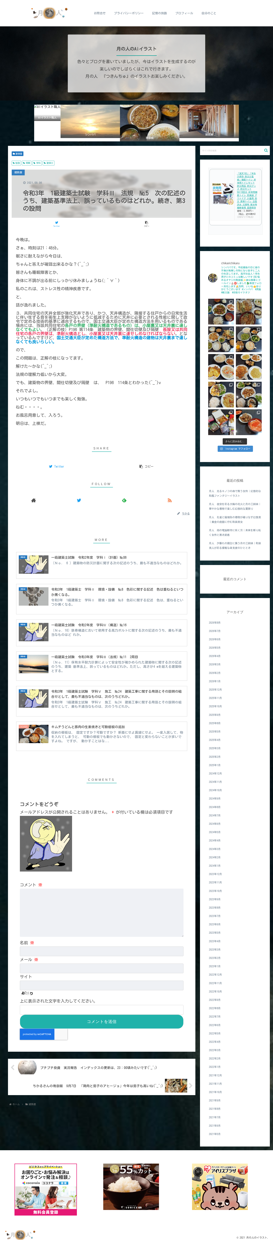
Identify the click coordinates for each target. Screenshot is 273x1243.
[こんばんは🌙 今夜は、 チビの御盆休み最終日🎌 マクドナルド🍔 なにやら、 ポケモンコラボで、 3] (221, 422)
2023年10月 (215, 891)
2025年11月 (215, 698)
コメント (31, 885)
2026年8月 (215, 622)
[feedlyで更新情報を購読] (124, 500)
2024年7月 (215, 815)
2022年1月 (215, 1067)
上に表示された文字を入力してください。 (59, 1001)
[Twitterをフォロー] (79, 500)
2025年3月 (215, 748)
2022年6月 (215, 1025)
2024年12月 (215, 773)
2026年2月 (215, 673)
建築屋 (19, 154)
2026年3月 (215, 664)
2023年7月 (215, 916)
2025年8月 (215, 723)
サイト (26, 977)
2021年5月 (215, 1134)
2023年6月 (215, 924)
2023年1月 (215, 966)
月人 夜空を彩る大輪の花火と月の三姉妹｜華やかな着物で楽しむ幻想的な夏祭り (235, 506)
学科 (38, 163)
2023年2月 (215, 958)
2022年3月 (215, 1050)
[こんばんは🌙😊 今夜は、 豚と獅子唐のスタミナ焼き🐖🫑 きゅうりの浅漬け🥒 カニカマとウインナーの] (221, 312)
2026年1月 (215, 681)
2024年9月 (215, 798)
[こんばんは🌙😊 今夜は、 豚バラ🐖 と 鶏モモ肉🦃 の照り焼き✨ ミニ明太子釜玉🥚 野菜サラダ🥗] (249, 394)
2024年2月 (215, 857)
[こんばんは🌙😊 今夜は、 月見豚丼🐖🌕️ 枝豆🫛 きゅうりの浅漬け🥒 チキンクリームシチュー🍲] (249, 339)
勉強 (17, 163)
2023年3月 (215, 949)
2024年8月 (215, 807)
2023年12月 (215, 874)
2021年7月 (215, 1117)
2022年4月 (215, 1042)
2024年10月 (215, 790)
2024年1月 (215, 865)
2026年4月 (215, 656)
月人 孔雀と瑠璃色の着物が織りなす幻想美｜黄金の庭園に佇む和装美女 (235, 519)
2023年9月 (215, 899)
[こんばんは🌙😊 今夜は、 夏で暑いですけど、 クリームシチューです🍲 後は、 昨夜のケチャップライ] (221, 367)
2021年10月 (215, 1092)
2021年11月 (215, 1083)
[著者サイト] (34, 500)
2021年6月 (215, 1125)
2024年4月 (215, 840)
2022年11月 (215, 983)
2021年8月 (215, 1109)
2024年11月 (215, 782)
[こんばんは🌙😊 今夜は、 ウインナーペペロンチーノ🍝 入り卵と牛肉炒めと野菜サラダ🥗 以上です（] (221, 394)
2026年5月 (215, 647)
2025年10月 (215, 706)
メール (29, 960)
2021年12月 (215, 1075)
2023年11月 (215, 882)
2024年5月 (215, 832)
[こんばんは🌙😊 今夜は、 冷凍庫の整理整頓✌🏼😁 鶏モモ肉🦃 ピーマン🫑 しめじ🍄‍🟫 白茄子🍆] (221, 339)
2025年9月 (215, 714)
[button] (266, 150)
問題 (28, 163)
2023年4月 (215, 941)
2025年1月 (215, 765)
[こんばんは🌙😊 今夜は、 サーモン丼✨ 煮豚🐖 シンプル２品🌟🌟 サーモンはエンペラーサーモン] (249, 422)
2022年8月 (215, 1008)
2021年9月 (215, 1100)
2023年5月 (215, 932)
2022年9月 (215, 1000)
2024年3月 (215, 849)
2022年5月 (215, 1033)
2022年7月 (215, 1016)
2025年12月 (215, 689)
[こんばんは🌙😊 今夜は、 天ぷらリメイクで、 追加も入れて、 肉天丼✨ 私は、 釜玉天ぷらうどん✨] (249, 312)
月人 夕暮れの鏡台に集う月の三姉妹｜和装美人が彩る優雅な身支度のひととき (235, 545)
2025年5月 (215, 731)
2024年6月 (215, 824)
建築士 (50, 163)
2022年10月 (215, 991)
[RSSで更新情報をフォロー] (169, 500)
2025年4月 (215, 740)
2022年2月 (215, 1058)
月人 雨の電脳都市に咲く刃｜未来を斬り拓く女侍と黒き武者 (235, 532)
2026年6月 (215, 639)
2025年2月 (215, 756)
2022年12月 (215, 974)
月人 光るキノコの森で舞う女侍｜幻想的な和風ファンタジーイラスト (235, 493)
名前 (27, 943)
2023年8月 (215, 907)
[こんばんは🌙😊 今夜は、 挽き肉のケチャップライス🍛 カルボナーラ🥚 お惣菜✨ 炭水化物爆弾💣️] (249, 367)
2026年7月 (215, 631)
